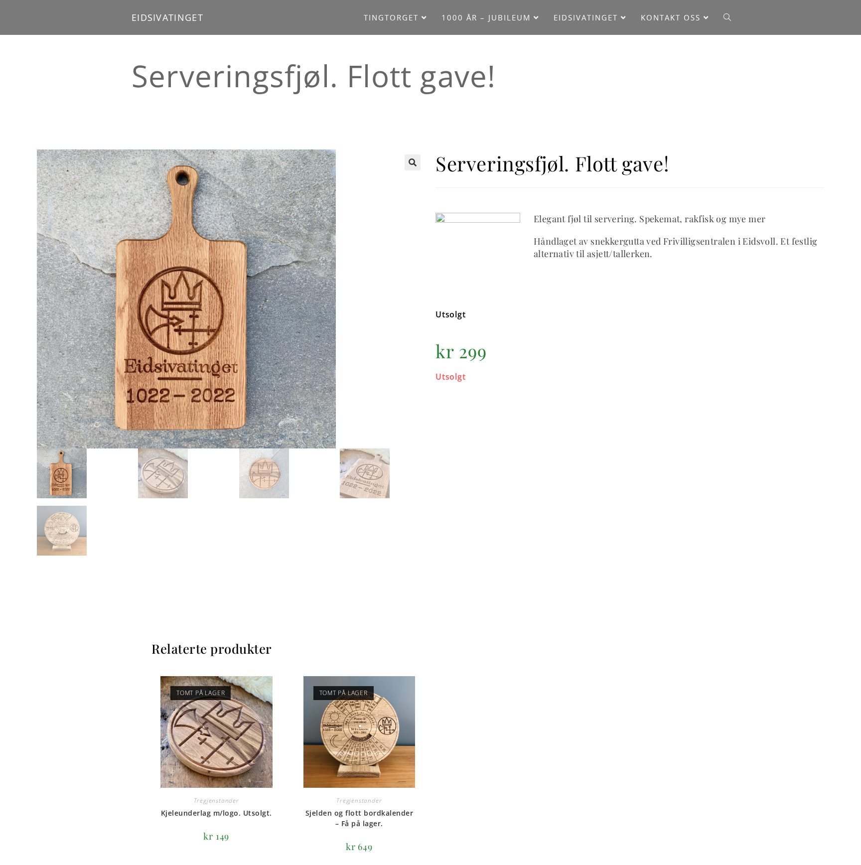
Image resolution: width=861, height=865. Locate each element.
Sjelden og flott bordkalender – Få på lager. (359, 818)
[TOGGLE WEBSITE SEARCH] (727, 17)
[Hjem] (692, 72)
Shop (721, 72)
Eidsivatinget (167, 17)
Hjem (160, 98)
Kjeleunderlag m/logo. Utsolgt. (216, 813)
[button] (413, 162)
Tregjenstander (210, 98)
